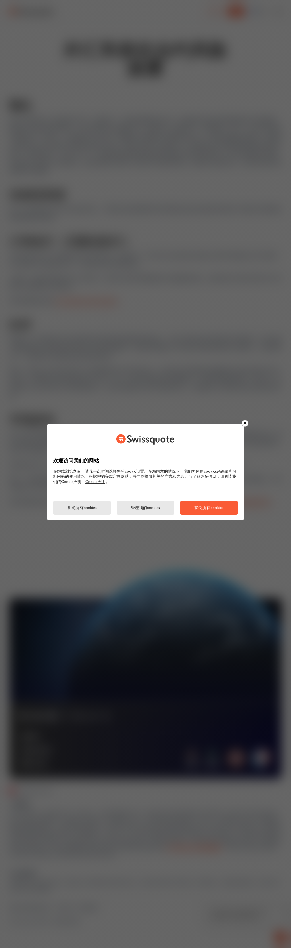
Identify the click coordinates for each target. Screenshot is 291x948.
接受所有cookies (208, 508)
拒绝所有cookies (82, 508)
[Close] (245, 423)
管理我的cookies (145, 508)
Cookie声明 (95, 482)
